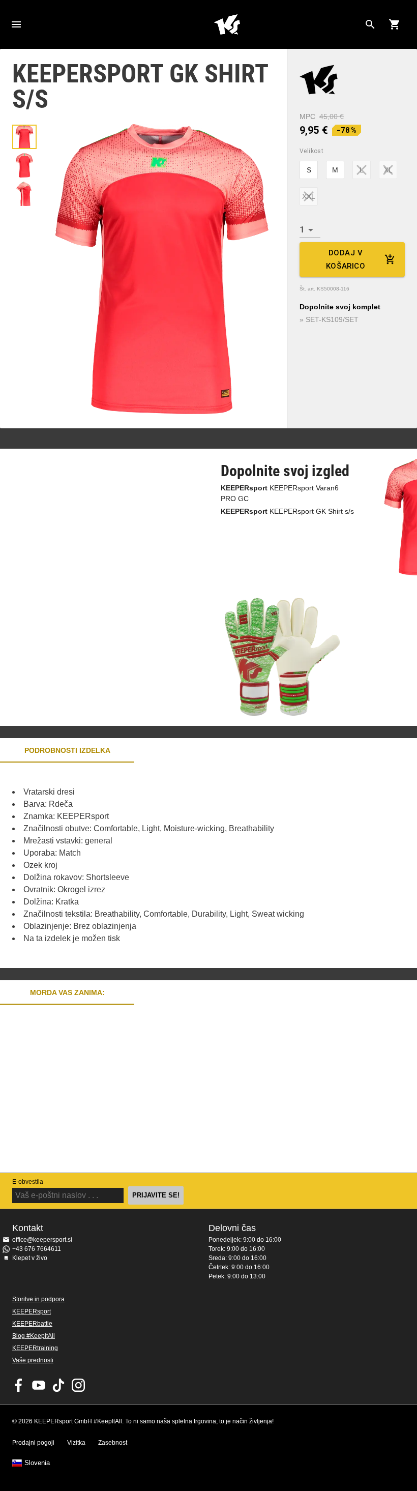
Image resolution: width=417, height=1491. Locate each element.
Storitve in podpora (38, 1299)
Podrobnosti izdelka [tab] (67, 750)
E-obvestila (27, 1181)
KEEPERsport (31, 1311)
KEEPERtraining (35, 1348)
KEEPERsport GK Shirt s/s (287, 511)
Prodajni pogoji (33, 1442)
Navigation (16, 24)
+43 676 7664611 (36, 1248)
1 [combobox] (302, 230)
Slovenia (37, 1463)
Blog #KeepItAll (33, 1335)
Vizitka (76, 1442)
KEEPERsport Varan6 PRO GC (280, 493)
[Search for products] (370, 24)
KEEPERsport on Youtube (38, 1385)
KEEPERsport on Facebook (18, 1385)
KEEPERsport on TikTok (58, 1385)
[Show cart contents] (394, 24)
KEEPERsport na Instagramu (78, 1385)
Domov (227, 24)
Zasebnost (112, 1442)
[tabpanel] (178, 865)
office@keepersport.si (42, 1239)
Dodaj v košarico (345, 259)
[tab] (24, 137)
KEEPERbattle (32, 1323)
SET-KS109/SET (332, 319)
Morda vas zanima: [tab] (67, 992)
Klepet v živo (29, 1258)
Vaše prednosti (32, 1360)
